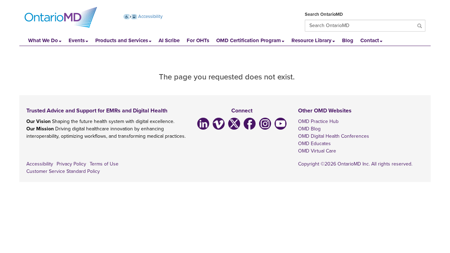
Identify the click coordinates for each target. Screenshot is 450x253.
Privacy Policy (71, 164)
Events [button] (77, 40)
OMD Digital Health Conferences (333, 136)
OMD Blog (309, 129)
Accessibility (149, 16)
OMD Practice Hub (318, 121)
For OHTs (198, 40)
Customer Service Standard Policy (63, 171)
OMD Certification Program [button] (248, 40)
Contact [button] (369, 40)
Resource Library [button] (311, 40)
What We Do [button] (43, 40)
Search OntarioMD (324, 14)
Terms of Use (104, 164)
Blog (347, 40)
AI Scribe (169, 40)
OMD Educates (314, 144)
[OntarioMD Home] (61, 17)
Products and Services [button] (121, 40)
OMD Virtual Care (317, 151)
